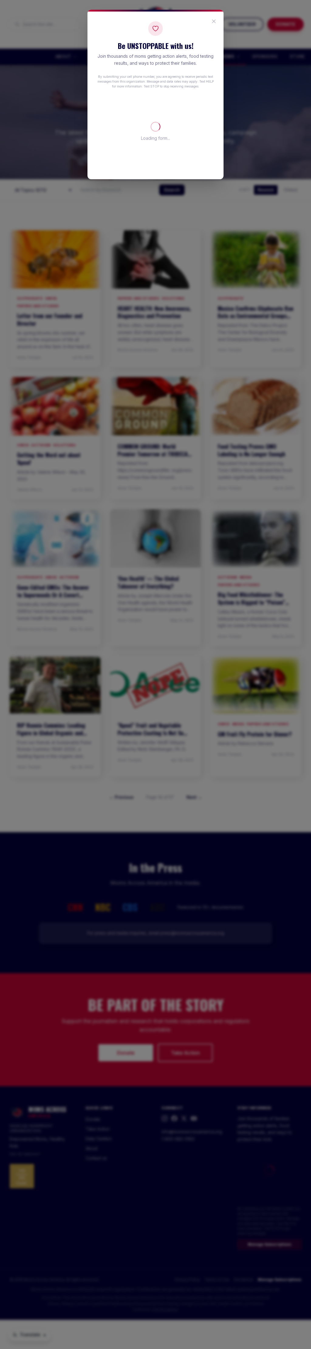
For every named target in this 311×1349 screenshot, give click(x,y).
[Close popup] (214, 21)
